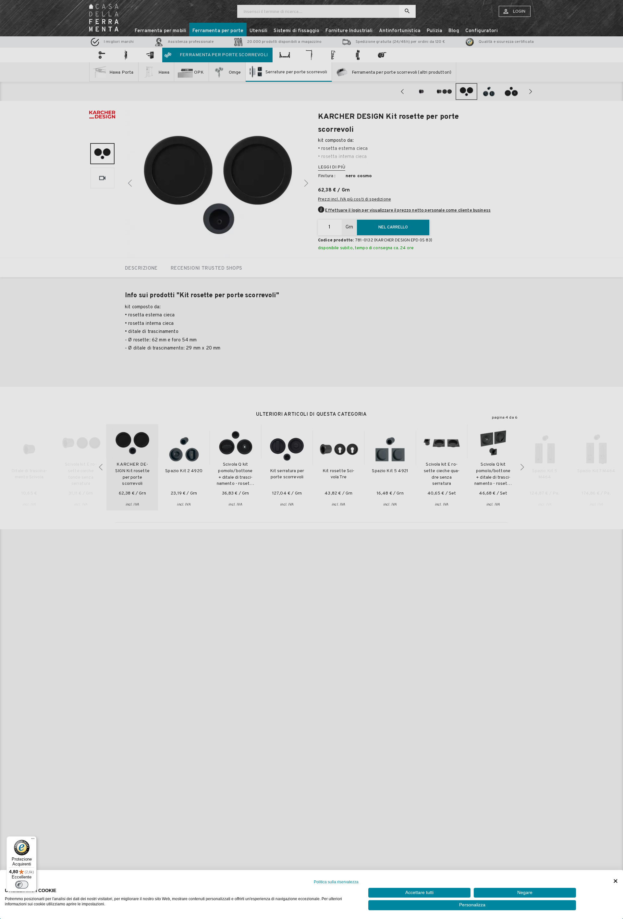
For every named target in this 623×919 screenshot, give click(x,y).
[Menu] (33, 840)
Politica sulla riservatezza (336, 882)
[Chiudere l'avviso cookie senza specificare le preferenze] (615, 881)
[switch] (21, 884)
